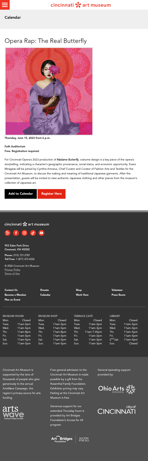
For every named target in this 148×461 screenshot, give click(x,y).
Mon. (6, 320)
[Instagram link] (24, 233)
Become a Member (15, 295)
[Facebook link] (16, 233)
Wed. (6, 328)
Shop (79, 290)
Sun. (5, 343)
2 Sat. (114, 339)
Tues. (6, 324)
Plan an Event (12, 300)
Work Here (82, 295)
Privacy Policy (12, 270)
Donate (44, 290)
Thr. (5, 332)
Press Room (118, 295)
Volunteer (117, 290)
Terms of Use (12, 274)
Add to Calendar (20, 193)
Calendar (45, 295)
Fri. (5, 336)
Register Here (51, 193)
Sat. (5, 339)
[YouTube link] (41, 233)
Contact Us (11, 290)
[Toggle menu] (5, 5)
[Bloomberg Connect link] (7, 233)
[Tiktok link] (33, 233)
